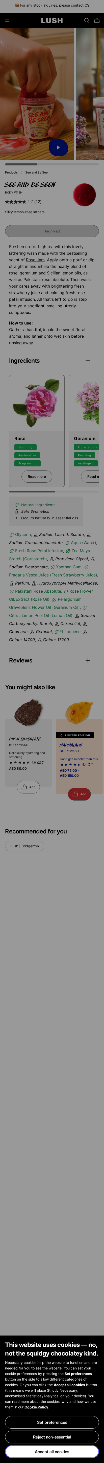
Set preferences (52, 1422)
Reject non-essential (52, 1436)
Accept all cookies (52, 1451)
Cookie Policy (36, 1407)
